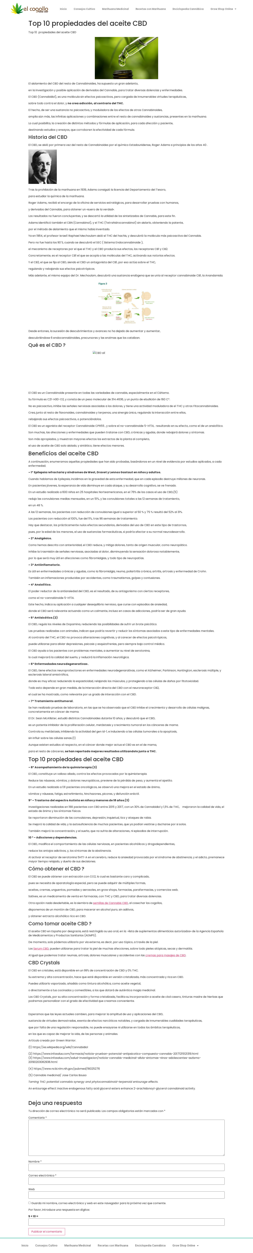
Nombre (35, 1161)
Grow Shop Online (221, 9)
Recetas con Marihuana (151, 9)
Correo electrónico (42, 1175)
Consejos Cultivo (84, 9)
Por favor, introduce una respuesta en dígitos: (59, 1209)
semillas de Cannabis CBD (110, 903)
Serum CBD (41, 949)
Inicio (63, 9)
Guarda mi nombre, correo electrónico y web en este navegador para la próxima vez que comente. (98, 1203)
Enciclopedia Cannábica (188, 9)
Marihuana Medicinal (115, 9)
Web (31, 1189)
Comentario (37, 1117)
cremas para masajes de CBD (165, 955)
